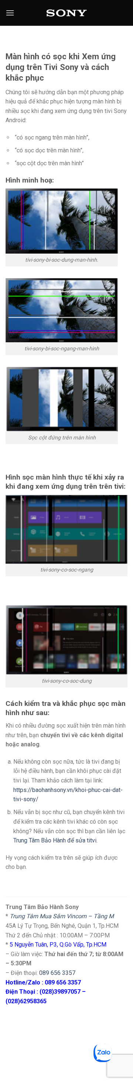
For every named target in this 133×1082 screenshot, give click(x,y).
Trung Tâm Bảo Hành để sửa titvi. (55, 840)
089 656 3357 (57, 972)
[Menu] (10, 13)
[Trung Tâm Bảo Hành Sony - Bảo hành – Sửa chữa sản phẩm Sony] (66, 13)
